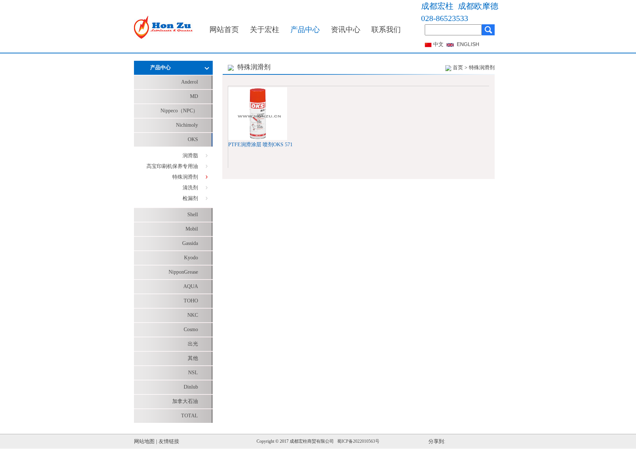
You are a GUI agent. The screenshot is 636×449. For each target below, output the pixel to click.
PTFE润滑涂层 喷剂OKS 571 (260, 144)
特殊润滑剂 (185, 177)
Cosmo (191, 329)
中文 (438, 44)
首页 (458, 67)
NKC (192, 315)
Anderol (189, 82)
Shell (192, 214)
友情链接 (169, 441)
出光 (193, 344)
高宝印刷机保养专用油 (172, 166)
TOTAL (189, 415)
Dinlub (191, 387)
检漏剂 (190, 198)
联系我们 (386, 29)
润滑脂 (190, 155)
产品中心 (305, 29)
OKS (193, 139)
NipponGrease (183, 272)
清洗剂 (190, 187)
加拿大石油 (185, 401)
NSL (193, 372)
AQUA (190, 286)
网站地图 (144, 441)
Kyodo (191, 257)
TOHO (191, 301)
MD (194, 96)
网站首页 (224, 29)
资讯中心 (345, 29)
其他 (193, 358)
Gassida (190, 243)
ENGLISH (468, 44)
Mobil (192, 229)
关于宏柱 (264, 29)
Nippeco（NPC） (179, 110)
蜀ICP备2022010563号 (358, 441)
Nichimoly (187, 125)
